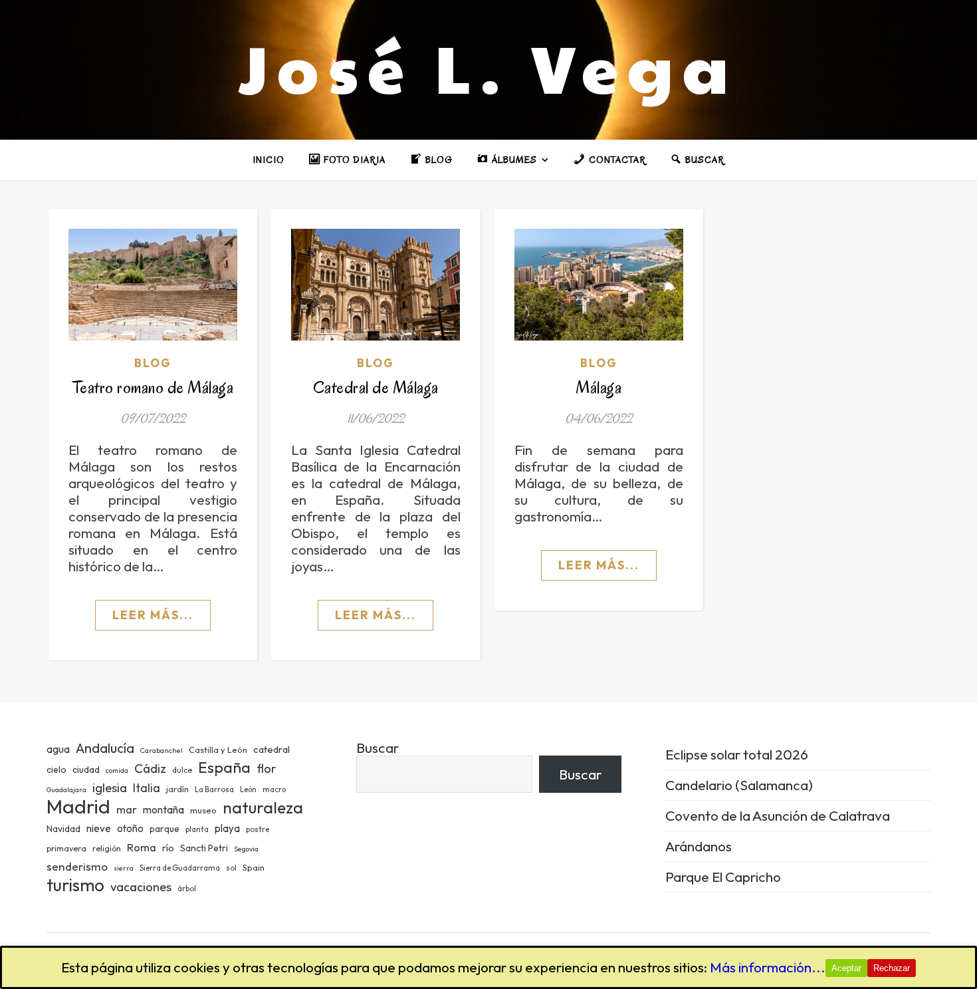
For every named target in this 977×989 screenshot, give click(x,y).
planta (197, 829)
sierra (124, 868)
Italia (146, 788)
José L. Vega (488, 66)
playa (227, 828)
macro (274, 789)
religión (106, 848)
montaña (163, 809)
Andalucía (105, 748)
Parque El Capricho (723, 876)
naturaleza (263, 807)
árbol (186, 888)
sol (231, 868)
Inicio (268, 160)
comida (117, 770)
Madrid (78, 806)
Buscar (377, 747)
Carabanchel (161, 750)
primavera (66, 848)
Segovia (246, 848)
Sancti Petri (204, 848)
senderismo (77, 866)
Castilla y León (218, 749)
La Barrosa (214, 789)
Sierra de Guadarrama (180, 868)
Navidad (63, 829)
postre (257, 829)
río (168, 847)
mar (126, 809)
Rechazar (891, 968)
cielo (56, 770)
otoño (130, 828)
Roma (141, 847)
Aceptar (846, 968)
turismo (75, 885)
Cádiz (150, 768)
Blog (152, 363)
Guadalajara (66, 789)
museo (203, 810)
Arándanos (698, 846)
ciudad (86, 770)
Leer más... (152, 615)
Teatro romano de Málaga (153, 387)
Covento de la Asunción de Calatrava (777, 815)
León (248, 789)
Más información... (767, 967)
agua (58, 749)
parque (164, 829)
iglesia (109, 787)
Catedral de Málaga (376, 387)
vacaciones (140, 887)
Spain (254, 867)
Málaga (598, 387)
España (224, 767)
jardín (177, 788)
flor (266, 768)
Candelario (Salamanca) (739, 784)
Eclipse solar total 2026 (736, 754)
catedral (271, 749)
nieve (98, 828)
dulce (182, 770)
